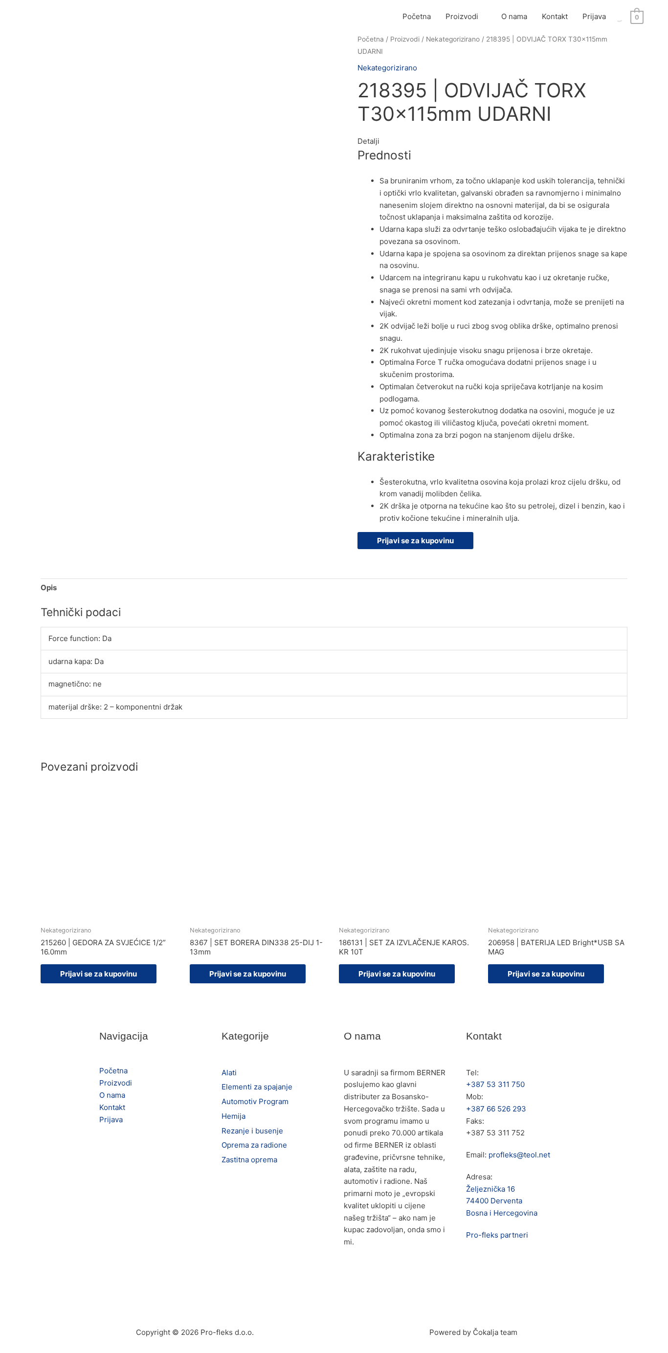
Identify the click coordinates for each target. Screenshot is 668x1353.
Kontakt (555, 16)
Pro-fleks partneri (497, 1235)
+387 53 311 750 (495, 1084)
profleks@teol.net (519, 1154)
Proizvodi (461, 16)
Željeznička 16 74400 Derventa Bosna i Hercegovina (501, 1201)
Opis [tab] (49, 587)
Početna (416, 16)
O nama (514, 16)
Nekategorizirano (453, 39)
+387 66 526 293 (496, 1108)
